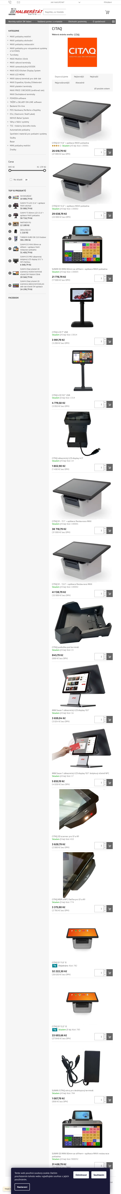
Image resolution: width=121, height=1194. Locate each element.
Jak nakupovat (57, 2)
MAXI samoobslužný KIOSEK (22, 66)
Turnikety (14, 54)
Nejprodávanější (62, 82)
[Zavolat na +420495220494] (12, 2)
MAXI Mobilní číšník (19, 58)
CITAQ (76, 34)
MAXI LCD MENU (17, 74)
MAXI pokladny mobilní (20, 36)
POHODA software (18, 98)
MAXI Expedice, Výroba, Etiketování (26, 82)
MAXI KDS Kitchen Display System (25, 70)
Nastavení (22, 1186)
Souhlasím (99, 1174)
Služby (13, 137)
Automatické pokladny (20, 129)
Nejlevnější (79, 76)
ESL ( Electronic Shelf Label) (22, 114)
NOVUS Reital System (19, 118)
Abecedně (80, 82)
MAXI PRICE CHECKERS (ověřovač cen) (27, 90)
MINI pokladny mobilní (20, 145)
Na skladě (20, 179)
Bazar (12, 141)
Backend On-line (17, 106)
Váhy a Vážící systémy (19, 122)
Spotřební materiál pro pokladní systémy (28, 133)
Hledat (72, 12)
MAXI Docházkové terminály (22, 94)
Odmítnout (81, 1174)
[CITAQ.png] (82, 52)
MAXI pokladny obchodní (21, 40)
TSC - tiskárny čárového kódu (23, 125)
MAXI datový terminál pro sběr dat (25, 78)
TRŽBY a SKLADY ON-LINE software (25, 102)
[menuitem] (19, 21)
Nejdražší (94, 76)
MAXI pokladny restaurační (22, 44)
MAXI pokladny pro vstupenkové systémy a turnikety (28, 49)
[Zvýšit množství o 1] (104, 150)
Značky (13, 149)
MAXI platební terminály (21, 86)
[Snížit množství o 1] (104, 154)
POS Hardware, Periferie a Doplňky (25, 110)
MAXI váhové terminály (20, 62)
